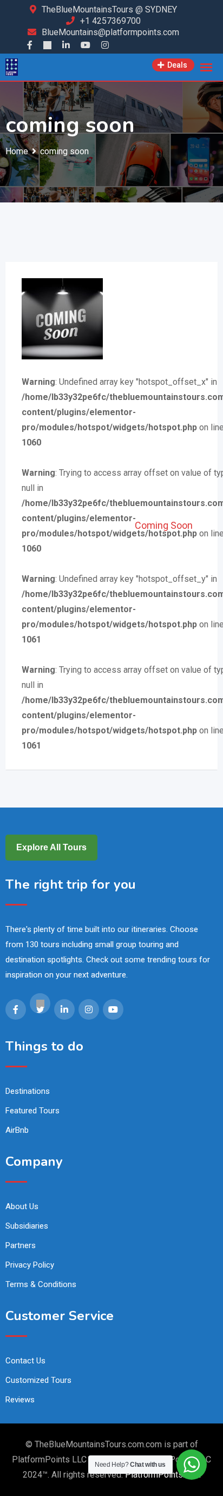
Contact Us (25, 1361)
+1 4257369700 (110, 21)
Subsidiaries (26, 1226)
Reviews (20, 1400)
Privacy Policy (29, 1265)
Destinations (27, 1091)
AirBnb (17, 1130)
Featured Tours (32, 1111)
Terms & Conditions (40, 1284)
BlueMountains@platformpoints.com (110, 32)
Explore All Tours (51, 847)
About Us (21, 1206)
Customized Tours (38, 1380)
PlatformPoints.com (163, 1474)
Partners (20, 1245)
